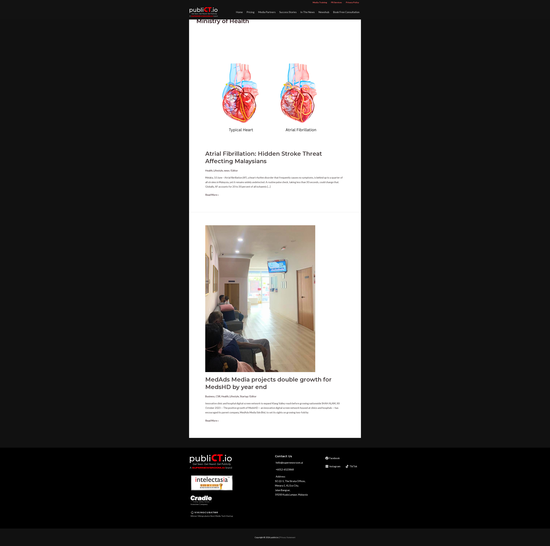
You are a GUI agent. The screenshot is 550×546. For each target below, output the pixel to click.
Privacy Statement (287, 537)
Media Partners (267, 12)
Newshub (323, 12)
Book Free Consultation (346, 12)
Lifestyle (218, 170)
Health (209, 170)
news (226, 170)
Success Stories (288, 12)
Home (239, 12)
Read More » (212, 194)
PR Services (336, 2)
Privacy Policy (352, 2)
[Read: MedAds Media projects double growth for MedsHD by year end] (260, 298)
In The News (307, 12)
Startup (244, 396)
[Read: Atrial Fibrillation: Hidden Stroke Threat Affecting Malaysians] (269, 95)
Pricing (250, 12)
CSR (218, 396)
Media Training (320, 2)
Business (210, 396)
